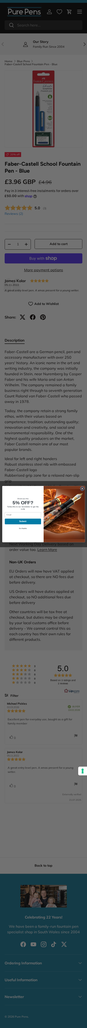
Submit (22, 521)
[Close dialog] (82, 488)
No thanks (23, 528)
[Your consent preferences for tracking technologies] (82, 771)
